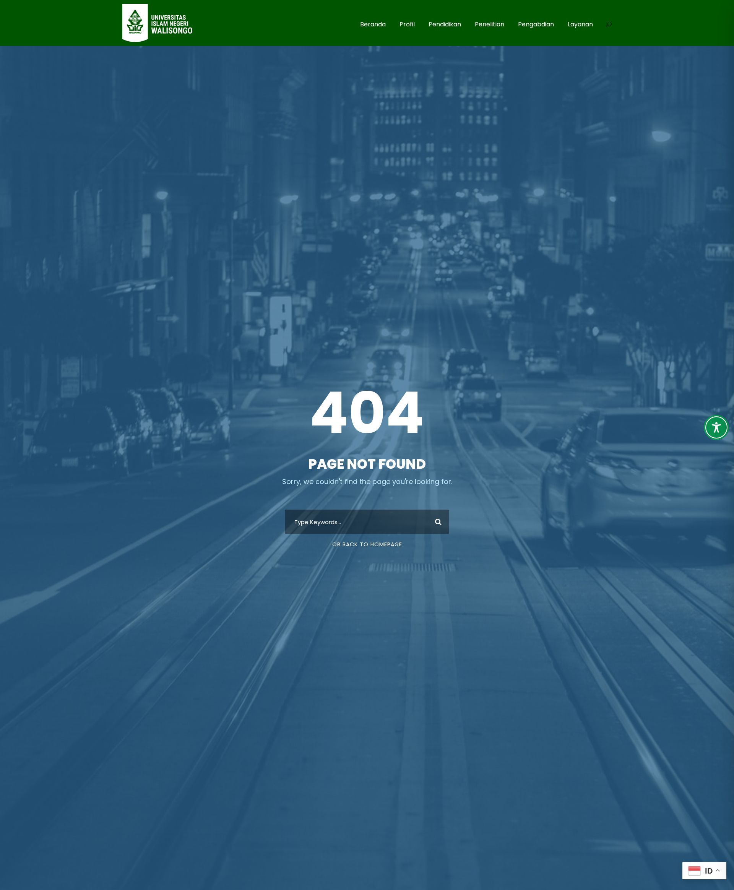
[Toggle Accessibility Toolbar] (716, 427)
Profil (407, 24)
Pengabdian (536, 24)
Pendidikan (445, 24)
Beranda (373, 24)
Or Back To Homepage (367, 544)
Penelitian (489, 24)
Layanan (580, 24)
